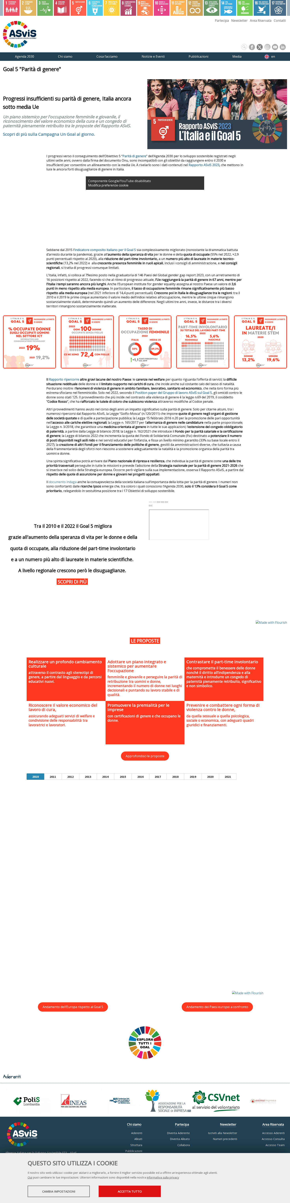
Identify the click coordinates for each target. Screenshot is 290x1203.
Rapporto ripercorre (64, 379)
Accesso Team (275, 1145)
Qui (30, 1177)
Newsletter (239, 20)
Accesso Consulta (273, 1139)
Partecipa (222, 20)
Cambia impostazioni (58, 1191)
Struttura (136, 1145)
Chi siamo (134, 1124)
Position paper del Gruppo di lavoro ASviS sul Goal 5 (173, 392)
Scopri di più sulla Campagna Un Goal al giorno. (49, 134)
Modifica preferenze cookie (108, 185)
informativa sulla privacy (163, 1177)
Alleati (138, 1139)
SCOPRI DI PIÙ (73, 581)
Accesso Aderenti (273, 1133)
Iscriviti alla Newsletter (222, 1133)
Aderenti (136, 1133)
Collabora (183, 1145)
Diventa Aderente (178, 1133)
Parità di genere (134, 156)
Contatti (280, 20)
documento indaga (63, 482)
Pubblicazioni (133, 1151)
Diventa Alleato (180, 1139)
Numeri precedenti (225, 1139)
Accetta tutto (130, 1191)
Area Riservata (260, 20)
